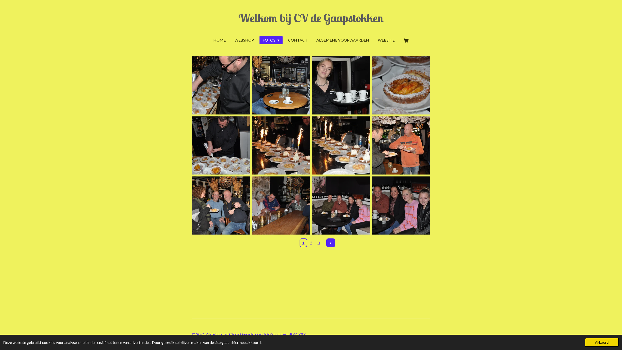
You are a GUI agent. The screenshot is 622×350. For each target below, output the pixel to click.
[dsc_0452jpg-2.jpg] (281, 85)
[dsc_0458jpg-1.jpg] (341, 85)
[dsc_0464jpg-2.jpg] (341, 145)
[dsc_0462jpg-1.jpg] (281, 145)
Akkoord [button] (602, 342)
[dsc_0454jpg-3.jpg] (401, 85)
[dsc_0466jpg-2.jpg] (221, 205)
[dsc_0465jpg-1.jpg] (401, 145)
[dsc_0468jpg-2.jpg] (341, 205)
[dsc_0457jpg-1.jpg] (221, 145)
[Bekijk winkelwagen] (406, 40)
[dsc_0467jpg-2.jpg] (281, 205)
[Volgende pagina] (330, 242)
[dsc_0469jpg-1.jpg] (401, 205)
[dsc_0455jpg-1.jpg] (221, 85)
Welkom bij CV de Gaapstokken (311, 18)
